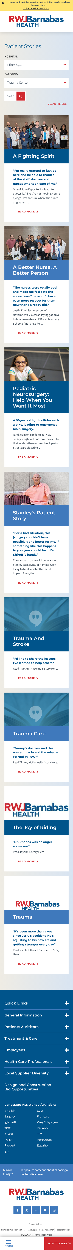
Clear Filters (57, 103)
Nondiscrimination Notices (13, 1229)
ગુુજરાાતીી (10, 1122)
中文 (40, 1134)
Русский (10, 1145)
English (10, 1110)
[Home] (36, 21)
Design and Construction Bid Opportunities (27, 1087)
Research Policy (63, 1229)
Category (11, 74)
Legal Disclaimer (46, 1229)
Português (44, 1139)
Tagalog (10, 1116)
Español (42, 1145)
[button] (58, 1243)
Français (43, 1116)
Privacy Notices (35, 1224)
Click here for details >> (36, 8)
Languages (32, 1229)
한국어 (9, 1134)
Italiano (42, 1128)
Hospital (11, 56)
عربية (40, 1110)
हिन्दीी (7, 1128)
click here (36, 1174)
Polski (9, 1139)
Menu (8, 1245)
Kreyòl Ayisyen (47, 1122)
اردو (7, 1151)
